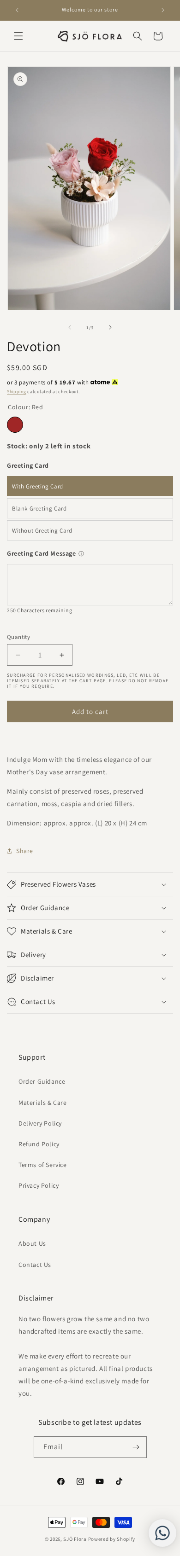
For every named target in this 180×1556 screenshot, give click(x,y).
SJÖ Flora (74, 1539)
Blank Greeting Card (39, 508)
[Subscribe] (136, 1447)
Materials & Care (42, 1102)
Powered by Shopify (112, 1539)
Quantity (18, 637)
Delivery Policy (40, 1123)
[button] (18, 36)
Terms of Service (42, 1165)
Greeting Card (28, 465)
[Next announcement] (163, 10)
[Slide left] (70, 327)
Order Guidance (41, 1081)
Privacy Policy (38, 1185)
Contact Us (34, 1264)
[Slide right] (110, 327)
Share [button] (24, 851)
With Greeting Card (37, 486)
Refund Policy (39, 1144)
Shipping (16, 392)
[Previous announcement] (17, 10)
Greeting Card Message (41, 553)
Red (15, 425)
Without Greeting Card (42, 530)
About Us (32, 1243)
